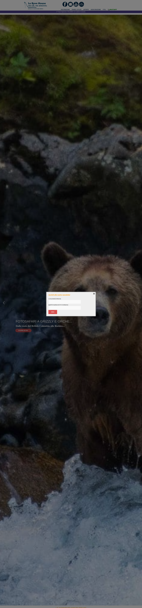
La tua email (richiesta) (54, 299)
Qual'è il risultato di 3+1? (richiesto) (58, 305)
